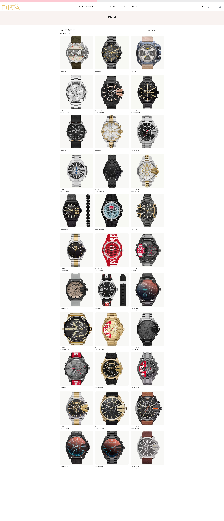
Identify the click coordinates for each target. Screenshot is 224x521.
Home (110, 19)
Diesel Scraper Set (64, 229)
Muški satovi (104, 6)
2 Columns (66, 30)
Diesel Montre (98, 308)
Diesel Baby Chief (99, 189)
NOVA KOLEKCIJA (88, 6)
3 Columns (69, 30)
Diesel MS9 (62, 268)
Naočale (125, 6)
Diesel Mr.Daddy (134, 268)
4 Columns (71, 30)
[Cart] (209, 7)
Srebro (98, 6)
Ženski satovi (111, 6)
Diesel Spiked (98, 71)
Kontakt (137, 6)
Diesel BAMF (133, 71)
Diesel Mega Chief (99, 110)
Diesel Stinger (63, 150)
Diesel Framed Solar (99, 229)
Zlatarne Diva (81, 6)
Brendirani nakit (119, 6)
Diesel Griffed (134, 229)
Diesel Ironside (63, 71)
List (74, 30)
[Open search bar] (202, 6)
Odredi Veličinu (132, 6)
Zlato (93, 6)
